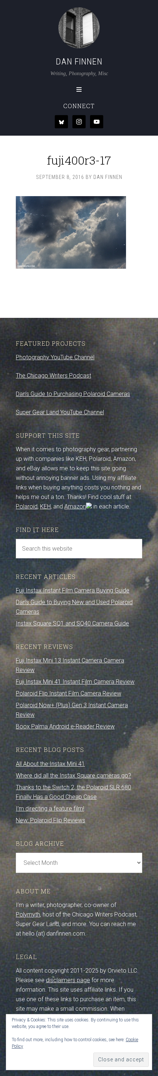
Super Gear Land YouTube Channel (60, 412)
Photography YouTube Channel (55, 357)
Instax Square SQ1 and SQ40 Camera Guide (72, 623)
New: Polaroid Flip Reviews (50, 820)
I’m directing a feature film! (50, 808)
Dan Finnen (79, 61)
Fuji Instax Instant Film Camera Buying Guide (72, 590)
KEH (45, 506)
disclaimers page (68, 980)
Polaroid (26, 506)
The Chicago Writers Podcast (53, 375)
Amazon (75, 506)
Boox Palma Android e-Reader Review (65, 726)
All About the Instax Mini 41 (50, 763)
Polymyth (28, 914)
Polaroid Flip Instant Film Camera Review (68, 693)
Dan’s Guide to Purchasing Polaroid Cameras (73, 393)
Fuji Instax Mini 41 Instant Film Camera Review (75, 681)
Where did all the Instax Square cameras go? (73, 775)
